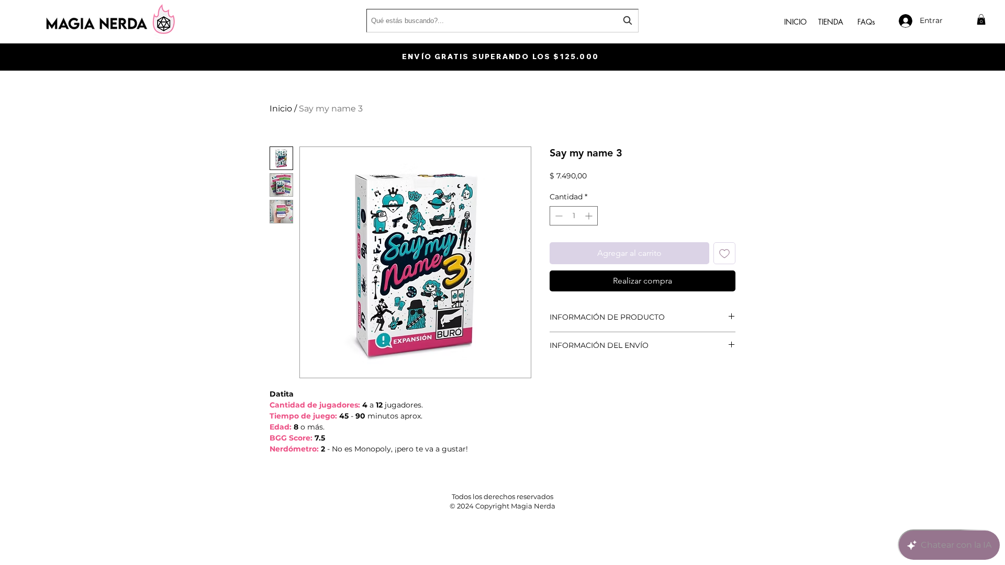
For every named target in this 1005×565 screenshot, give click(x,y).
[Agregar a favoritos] (724, 253)
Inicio (281, 109)
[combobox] (502, 20)
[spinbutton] (573, 216)
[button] (981, 19)
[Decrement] (557, 216)
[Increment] (589, 216)
